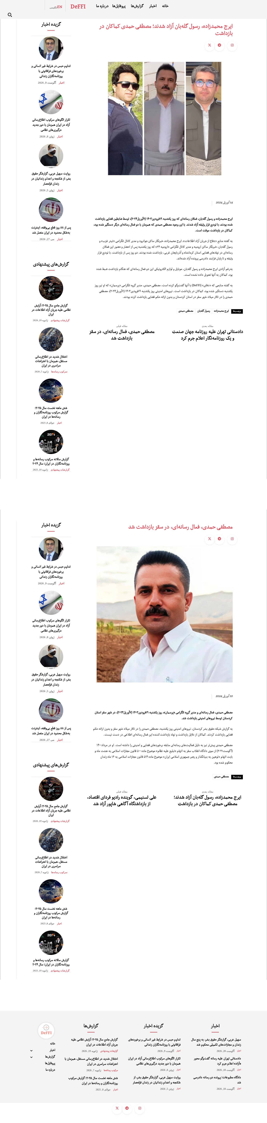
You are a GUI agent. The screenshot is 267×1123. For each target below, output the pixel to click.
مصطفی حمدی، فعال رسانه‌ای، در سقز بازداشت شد (122, 336)
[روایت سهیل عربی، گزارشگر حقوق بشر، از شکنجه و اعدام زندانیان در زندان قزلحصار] (51, 156)
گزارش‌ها (91, 1026)
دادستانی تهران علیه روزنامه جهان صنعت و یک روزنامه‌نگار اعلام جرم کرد (207, 336)
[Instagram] (232, 46)
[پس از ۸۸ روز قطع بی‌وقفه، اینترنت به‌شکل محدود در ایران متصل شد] (51, 210)
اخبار (61, 82)
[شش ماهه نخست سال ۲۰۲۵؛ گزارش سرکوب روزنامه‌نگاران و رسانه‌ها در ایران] (51, 391)
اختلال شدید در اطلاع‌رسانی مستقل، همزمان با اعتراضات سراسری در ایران (51, 361)
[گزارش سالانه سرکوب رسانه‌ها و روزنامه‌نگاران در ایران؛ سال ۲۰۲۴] (51, 442)
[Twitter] (210, 46)
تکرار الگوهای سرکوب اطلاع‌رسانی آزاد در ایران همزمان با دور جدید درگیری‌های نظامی (51, 125)
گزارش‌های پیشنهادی (51, 265)
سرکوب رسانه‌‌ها (59, 371)
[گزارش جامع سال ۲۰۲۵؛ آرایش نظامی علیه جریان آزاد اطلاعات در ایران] (51, 288)
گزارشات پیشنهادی (60, 320)
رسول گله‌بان (203, 311)
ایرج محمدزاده (221, 311)
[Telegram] (219, 46)
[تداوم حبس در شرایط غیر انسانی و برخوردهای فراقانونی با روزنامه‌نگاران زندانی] (51, 48)
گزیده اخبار (51, 25)
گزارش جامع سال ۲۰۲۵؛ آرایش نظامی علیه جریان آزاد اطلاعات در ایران (51, 310)
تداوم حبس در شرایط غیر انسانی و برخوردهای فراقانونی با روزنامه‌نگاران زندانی (51, 72)
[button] (10, 15)
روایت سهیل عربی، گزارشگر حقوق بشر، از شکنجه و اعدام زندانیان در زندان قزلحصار (51, 179)
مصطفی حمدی (185, 311)
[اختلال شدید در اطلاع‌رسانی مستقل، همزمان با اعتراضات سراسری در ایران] (51, 339)
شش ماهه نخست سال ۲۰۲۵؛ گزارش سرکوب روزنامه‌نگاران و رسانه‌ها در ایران (51, 413)
